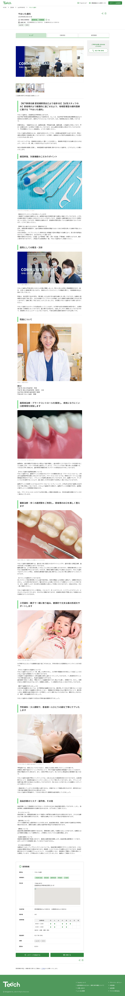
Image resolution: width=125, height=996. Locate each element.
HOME (5, 7)
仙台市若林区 (21, 7)
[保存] (105, 13)
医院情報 (94, 35)
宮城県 (12, 7)
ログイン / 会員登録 (115, 3)
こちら (43, 968)
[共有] (102, 13)
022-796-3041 (39, 935)
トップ (31, 35)
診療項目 (62, 35)
